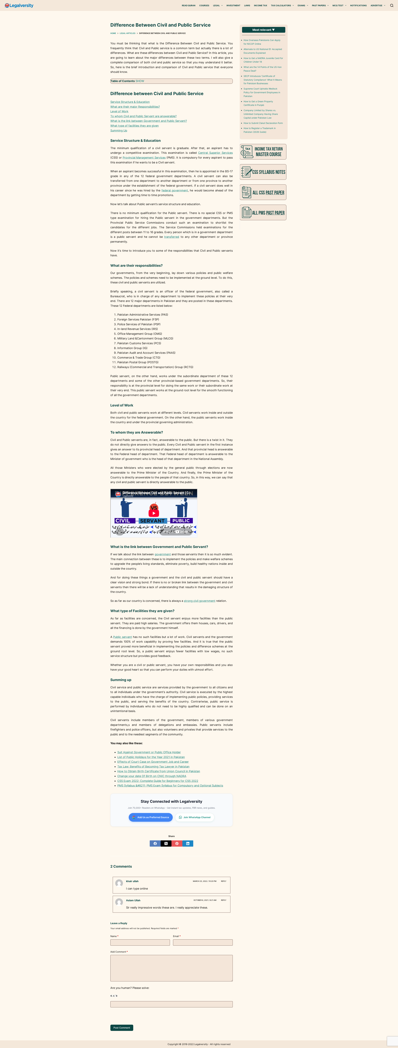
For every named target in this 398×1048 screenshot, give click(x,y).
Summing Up (118, 130)
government (163, 554)
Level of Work (119, 111)
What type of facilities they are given (134, 125)
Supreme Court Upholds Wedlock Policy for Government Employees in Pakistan (262, 92)
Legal (216, 5)
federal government (175, 190)
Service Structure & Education (130, 101)
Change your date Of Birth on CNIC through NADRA (151, 776)
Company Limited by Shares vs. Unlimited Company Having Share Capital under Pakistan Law (261, 114)
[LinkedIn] (187, 843)
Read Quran (188, 5)
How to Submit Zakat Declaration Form (263, 123)
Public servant (122, 637)
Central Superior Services (215, 152)
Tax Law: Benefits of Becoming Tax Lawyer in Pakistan (153, 766)
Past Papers (319, 5)
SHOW (140, 81)
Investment (233, 5)
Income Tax (260, 5)
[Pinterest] (176, 843)
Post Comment (121, 1027)
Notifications (358, 5)
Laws (247, 5)
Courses (204, 5)
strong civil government (199, 600)
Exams (301, 5)
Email (177, 936)
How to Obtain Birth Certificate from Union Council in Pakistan (158, 771)
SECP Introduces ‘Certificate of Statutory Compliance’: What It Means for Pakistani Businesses (263, 80)
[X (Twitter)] (166, 843)
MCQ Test (338, 5)
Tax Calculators (281, 5)
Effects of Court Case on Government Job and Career (153, 761)
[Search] (391, 5)
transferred (171, 236)
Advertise (376, 5)
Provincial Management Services (144, 157)
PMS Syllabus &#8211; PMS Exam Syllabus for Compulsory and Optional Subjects (170, 785)
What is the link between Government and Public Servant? (148, 120)
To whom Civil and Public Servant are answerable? (143, 116)
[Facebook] (155, 843)
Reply (223, 881)
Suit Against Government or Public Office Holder (149, 752)
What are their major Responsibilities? (135, 106)
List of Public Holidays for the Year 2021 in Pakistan (151, 757)
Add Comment (119, 951)
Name (114, 936)
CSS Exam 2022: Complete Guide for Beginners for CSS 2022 (157, 780)
